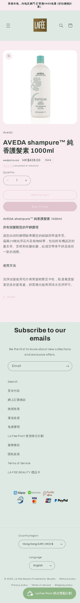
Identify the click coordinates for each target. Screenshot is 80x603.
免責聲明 (14, 427)
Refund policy (67, 579)
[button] (8, 25)
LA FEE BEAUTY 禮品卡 (24, 472)
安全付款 (14, 390)
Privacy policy (19, 585)
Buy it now (40, 206)
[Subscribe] (67, 366)
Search (13, 381)
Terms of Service (19, 463)
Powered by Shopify (44, 579)
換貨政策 (14, 409)
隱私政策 (14, 454)
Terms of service (41, 585)
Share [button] (11, 297)
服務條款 (14, 445)
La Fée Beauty (23, 579)
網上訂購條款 (17, 399)
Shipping (8, 166)
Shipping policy (63, 585)
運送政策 (14, 418)
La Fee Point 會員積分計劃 (26, 436)
